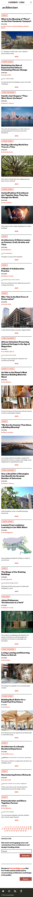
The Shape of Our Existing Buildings (13, 572)
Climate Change (7, 62)
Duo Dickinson (7, 249)
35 (14, 831)
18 (4, 829)
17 (2, 829)
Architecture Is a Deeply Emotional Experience (12, 747)
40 (25, 831)
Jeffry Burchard (7, 579)
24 (17, 829)
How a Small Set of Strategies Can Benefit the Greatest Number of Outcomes (15, 475)
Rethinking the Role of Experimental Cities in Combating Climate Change (14, 67)
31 (5, 831)
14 (26, 827)
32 (7, 831)
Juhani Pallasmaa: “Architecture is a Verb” (12, 601)
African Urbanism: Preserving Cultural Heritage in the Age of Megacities (15, 344)
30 (30, 829)
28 (26, 829)
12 (22, 827)
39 (23, 831)
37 (18, 831)
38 (21, 831)
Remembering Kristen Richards (16, 774)
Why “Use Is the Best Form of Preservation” (14, 297)
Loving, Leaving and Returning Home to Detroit (15, 653)
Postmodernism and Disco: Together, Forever (13, 801)
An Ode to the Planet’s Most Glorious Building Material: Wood (14, 374)
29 (28, 829)
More (16, 56)
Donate (25, 879)
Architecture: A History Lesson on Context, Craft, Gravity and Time (15, 242)
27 (24, 829)
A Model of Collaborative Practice (12, 269)
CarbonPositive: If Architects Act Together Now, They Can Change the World (14, 195)
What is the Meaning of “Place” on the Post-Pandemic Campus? (16, 19)
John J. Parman (7, 26)
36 (16, 831)
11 (20, 827)
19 (6, 829)
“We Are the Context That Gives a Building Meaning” (16, 425)
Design (4, 15)
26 (21, 829)
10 (18, 827)
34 (12, 831)
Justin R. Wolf (7, 75)
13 (24, 827)
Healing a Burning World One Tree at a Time (14, 145)
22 (12, 829)
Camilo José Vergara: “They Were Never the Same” (14, 96)
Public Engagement (8, 92)
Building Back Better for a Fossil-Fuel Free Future (13, 700)
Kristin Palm (6, 660)
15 (28, 827)
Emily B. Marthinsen (18, 26)
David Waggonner (8, 532)
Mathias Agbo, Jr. (9, 351)
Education (5, 596)
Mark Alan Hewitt (8, 152)
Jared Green (6, 707)
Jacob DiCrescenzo (8, 754)
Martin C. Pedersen (8, 103)
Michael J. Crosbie (8, 276)
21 (10, 829)
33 (9, 831)
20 (8, 829)
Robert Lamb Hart (8, 432)
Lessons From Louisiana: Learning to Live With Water (14, 525)
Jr (3, 351)
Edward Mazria (7, 202)
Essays (11, 369)
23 (15, 829)
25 (19, 829)
